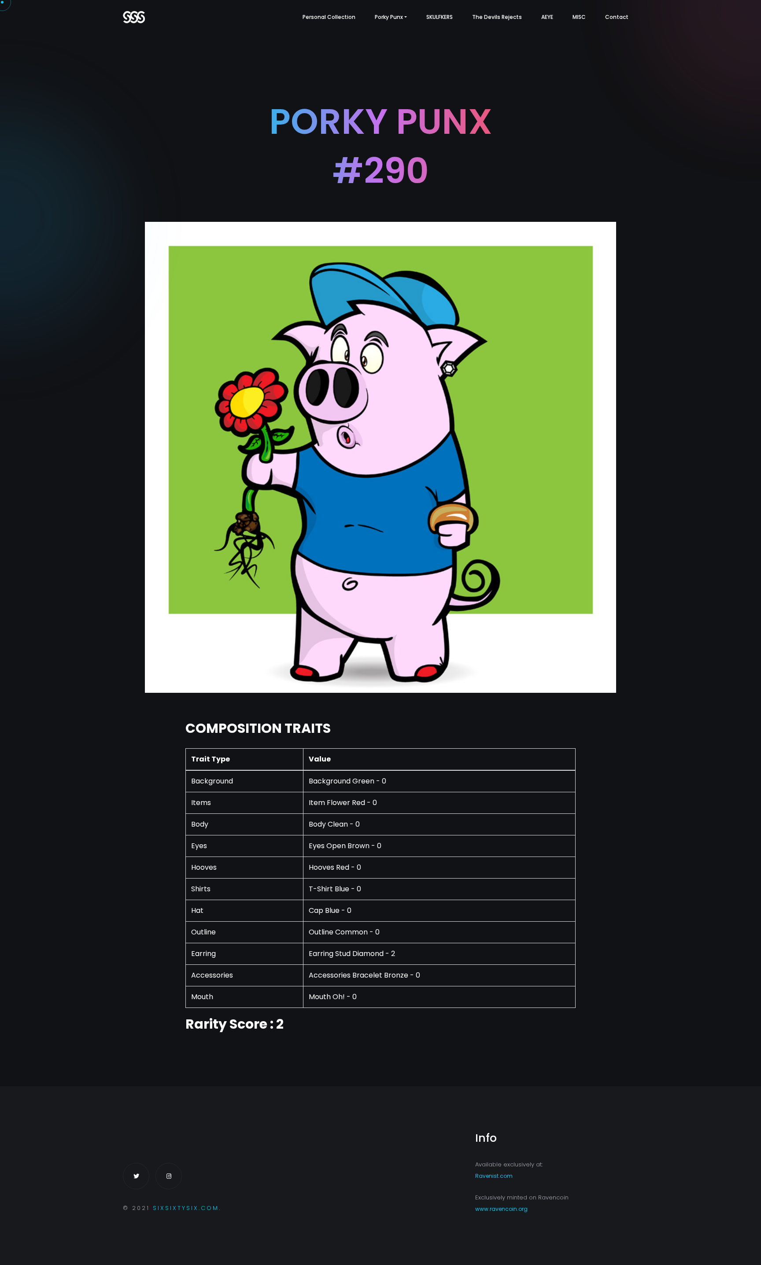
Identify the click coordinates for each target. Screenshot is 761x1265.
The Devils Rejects (497, 17)
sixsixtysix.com (186, 1208)
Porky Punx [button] (389, 17)
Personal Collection (329, 17)
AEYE (547, 17)
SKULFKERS (439, 17)
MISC (579, 17)
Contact (616, 17)
